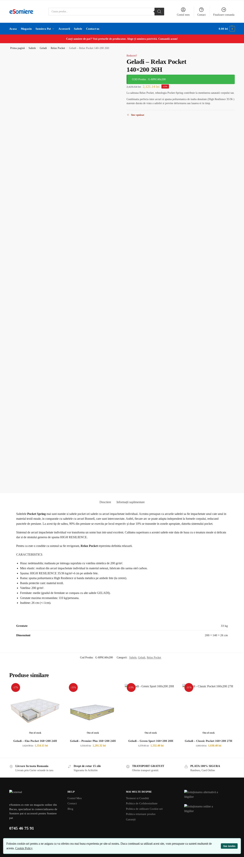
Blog (70, 808)
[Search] (159, 11)
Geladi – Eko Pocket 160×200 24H (35, 740)
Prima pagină (17, 48)
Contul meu (183, 14)
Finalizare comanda (223, 14)
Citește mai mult (35, 753)
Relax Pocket (58, 48)
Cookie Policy (24, 848)
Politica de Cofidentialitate (142, 803)
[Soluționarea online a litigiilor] (209, 809)
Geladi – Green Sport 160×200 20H (150, 740)
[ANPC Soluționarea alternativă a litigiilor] (209, 795)
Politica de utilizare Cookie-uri (144, 808)
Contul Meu (75, 798)
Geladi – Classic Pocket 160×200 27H (208, 740)
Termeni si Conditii (137, 798)
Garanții (131, 819)
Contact (201, 14)
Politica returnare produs (140, 814)
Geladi (43, 48)
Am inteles (229, 846)
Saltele (32, 48)
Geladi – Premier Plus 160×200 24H (93, 740)
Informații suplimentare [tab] (131, 502)
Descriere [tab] (105, 502)
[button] (227, 29)
